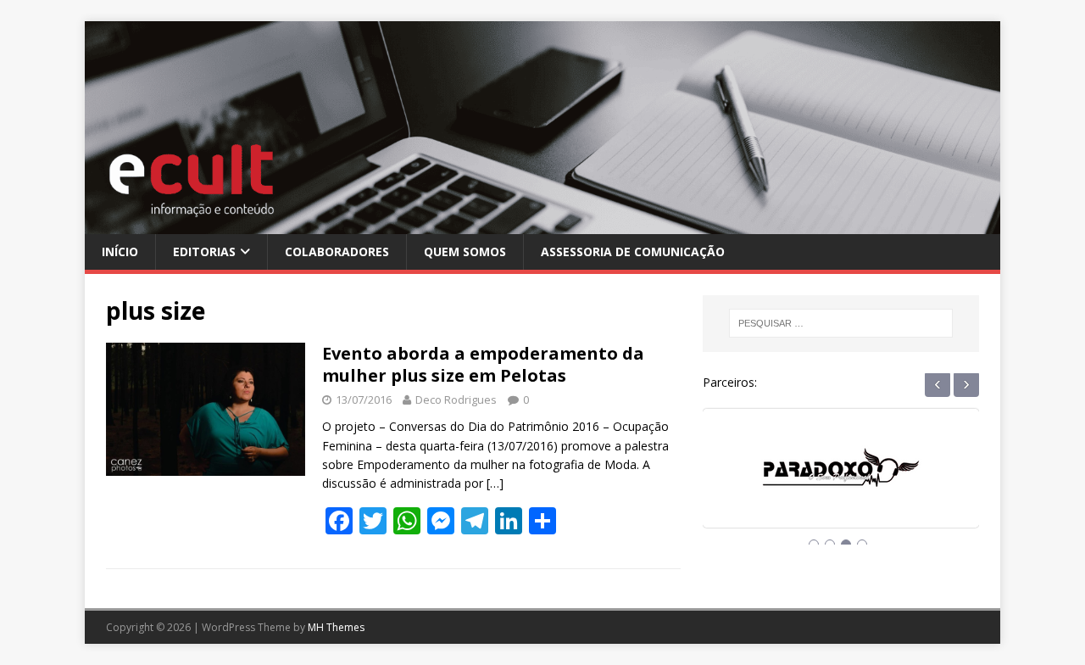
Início (120, 251)
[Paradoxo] (841, 484)
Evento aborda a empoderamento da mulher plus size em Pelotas (483, 364)
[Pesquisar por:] (840, 323)
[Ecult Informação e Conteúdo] (542, 223)
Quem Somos (465, 251)
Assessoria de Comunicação (633, 251)
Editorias (204, 251)
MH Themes (336, 627)
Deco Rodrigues (456, 399)
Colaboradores (337, 251)
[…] (495, 483)
